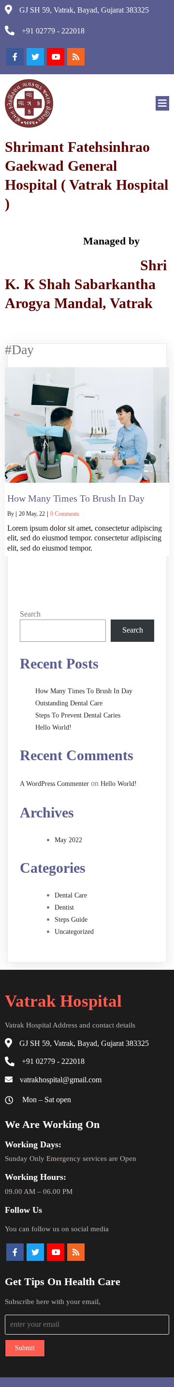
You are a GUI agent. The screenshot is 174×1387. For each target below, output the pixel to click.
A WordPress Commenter (54, 783)
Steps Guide (71, 919)
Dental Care (71, 895)
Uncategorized (74, 931)
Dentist (64, 907)
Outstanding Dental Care (68, 703)
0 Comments (64, 513)
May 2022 (68, 840)
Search (30, 614)
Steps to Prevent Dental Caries (77, 715)
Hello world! (53, 727)
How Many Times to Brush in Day (83, 691)
